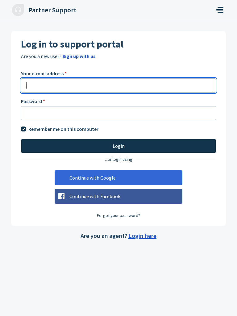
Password (33, 101)
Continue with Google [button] (92, 178)
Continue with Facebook (94, 196)
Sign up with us (79, 56)
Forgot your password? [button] (118, 215)
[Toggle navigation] (220, 9)
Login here (142, 235)
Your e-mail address (44, 73)
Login (119, 146)
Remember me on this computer (63, 129)
